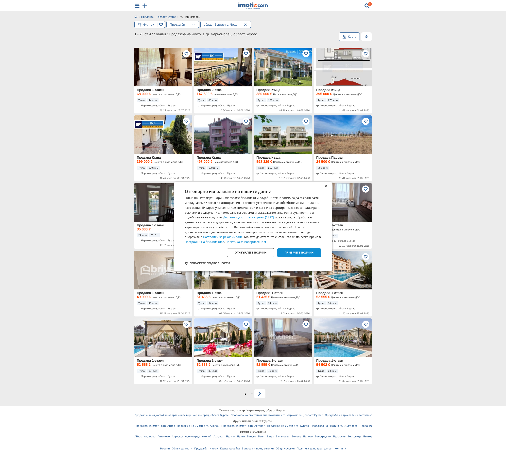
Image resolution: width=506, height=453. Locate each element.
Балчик (230, 436)
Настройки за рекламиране (223, 237)
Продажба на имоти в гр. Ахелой (198, 425)
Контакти (340, 448)
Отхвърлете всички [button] (251, 252)
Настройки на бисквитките (204, 242)
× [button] (325, 186)
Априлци (177, 436)
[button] (207, 263)
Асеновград (192, 436)
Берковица (354, 436)
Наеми (214, 448)
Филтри (148, 24)
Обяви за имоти (182, 448)
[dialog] (253, 226)
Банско (251, 436)
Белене (296, 436)
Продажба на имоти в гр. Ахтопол (243, 425)
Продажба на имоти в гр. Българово (334, 425)
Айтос (138, 436)
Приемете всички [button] (299, 252)
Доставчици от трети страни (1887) (248, 217)
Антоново (164, 436)
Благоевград (371, 436)
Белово (308, 436)
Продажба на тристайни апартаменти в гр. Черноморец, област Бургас (371, 415)
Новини (165, 448)
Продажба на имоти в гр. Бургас (288, 425)
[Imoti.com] (136, 17)
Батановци (283, 436)
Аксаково (150, 436)
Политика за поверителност (315, 448)
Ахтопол (218, 436)
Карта (352, 36)
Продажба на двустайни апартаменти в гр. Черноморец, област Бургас (277, 415)
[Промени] (193, 24)
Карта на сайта (230, 448)
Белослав (339, 436)
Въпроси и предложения (258, 448)
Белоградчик (323, 436)
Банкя (241, 436)
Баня (261, 436)
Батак (270, 436)
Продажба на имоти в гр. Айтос (154, 425)
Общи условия (285, 448)
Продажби (201, 448)
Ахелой (206, 436)
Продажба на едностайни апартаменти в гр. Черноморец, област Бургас (181, 415)
